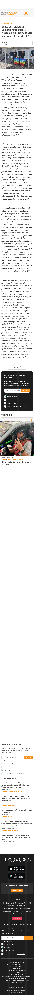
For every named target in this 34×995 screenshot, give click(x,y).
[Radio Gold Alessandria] (9, 13)
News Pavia (10, 400)
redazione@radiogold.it (23, 990)
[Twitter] (10, 860)
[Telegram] (24, 860)
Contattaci (17, 918)
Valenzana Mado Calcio (13, 844)
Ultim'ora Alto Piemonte (11, 911)
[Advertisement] (17, 494)
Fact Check (17, 972)
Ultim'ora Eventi (25, 911)
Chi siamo (6, 903)
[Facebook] (5, 860)
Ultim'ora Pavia (25, 908)
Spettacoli (14, 459)
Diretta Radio (7, 914)
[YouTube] (15, 860)
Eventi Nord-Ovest (12, 403)
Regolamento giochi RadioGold (17, 970)
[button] (32, 420)
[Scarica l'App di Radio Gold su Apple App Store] (17, 868)
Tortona (10, 817)
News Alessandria (12, 397)
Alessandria (16, 830)
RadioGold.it (22, 987)
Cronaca (3, 459)
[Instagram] (19, 860)
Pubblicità (27, 903)
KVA (22, 992)
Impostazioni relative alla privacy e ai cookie (17, 980)
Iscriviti (25, 390)
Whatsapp (11, 906)
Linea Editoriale (17, 968)
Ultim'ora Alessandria (11, 908)
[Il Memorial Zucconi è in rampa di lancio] (17, 438)
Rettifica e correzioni (17, 974)
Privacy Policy (24, 407)
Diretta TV (16, 914)
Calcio (3, 844)
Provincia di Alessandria (14, 791)
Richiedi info (17, 890)
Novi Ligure (10, 805)
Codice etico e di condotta (17, 966)
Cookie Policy (21, 962)
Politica (4, 24)
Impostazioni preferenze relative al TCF (17, 978)
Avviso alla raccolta (17, 982)
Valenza (9, 24)
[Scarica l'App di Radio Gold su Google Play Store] (17, 876)
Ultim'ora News (21, 906)
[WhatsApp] (29, 860)
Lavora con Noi (26, 914)
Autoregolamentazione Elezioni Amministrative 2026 (17, 976)
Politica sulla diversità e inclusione (17, 964)
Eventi (9, 459)
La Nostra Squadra (17, 903)
